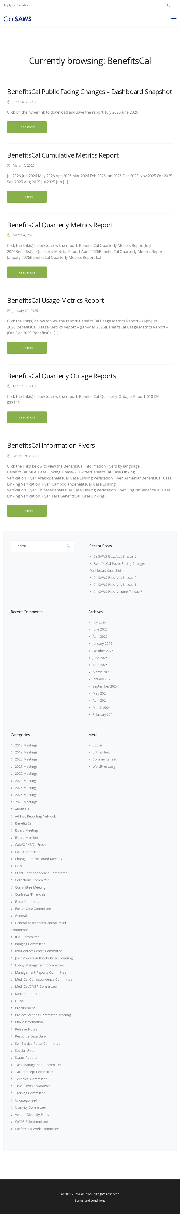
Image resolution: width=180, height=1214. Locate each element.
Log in (97, 745)
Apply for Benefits (16, 5)
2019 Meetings (26, 752)
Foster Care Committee (33, 908)
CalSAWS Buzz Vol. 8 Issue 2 (115, 577)
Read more (27, 127)
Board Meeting (26, 830)
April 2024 (100, 700)
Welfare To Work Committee (37, 1129)
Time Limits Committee (33, 1086)
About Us (22, 809)
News (19, 1000)
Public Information (29, 1022)
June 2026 (100, 629)
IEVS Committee (27, 937)
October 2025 (103, 650)
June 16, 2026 (23, 102)
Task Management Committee (38, 1065)
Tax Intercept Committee (34, 1072)
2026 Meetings (26, 802)
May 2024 (100, 693)
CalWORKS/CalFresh (30, 844)
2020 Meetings (26, 759)
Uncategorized (26, 1100)
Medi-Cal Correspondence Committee (43, 979)
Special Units (24, 1050)
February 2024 (103, 714)
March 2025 (102, 672)
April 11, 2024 (23, 386)
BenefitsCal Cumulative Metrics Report (63, 155)
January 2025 (102, 679)
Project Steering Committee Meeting (43, 1015)
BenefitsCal (23, 823)
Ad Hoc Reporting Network (35, 816)
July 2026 (99, 622)
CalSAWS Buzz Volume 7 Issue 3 (118, 591)
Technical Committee (31, 1079)
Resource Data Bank (30, 1036)
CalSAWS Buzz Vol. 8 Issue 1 (115, 584)
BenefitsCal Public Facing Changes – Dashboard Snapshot (89, 91)
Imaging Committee (30, 944)
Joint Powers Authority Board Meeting (44, 958)
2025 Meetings (26, 795)
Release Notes (26, 1029)
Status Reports (26, 1057)
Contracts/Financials (30, 894)
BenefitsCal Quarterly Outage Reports (61, 375)
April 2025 (100, 665)
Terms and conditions (90, 1200)
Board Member (26, 837)
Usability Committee (30, 1107)
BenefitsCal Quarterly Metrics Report (60, 224)
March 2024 (102, 707)
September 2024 (105, 686)
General (21, 915)
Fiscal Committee (28, 901)
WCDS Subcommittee (31, 1121)
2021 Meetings (26, 766)
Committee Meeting (30, 887)
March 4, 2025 (23, 165)
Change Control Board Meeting (38, 859)
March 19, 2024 (24, 456)
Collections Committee (32, 880)
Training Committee (30, 1093)
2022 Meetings (26, 773)
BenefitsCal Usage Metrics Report (55, 300)
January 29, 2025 (25, 310)
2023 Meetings (26, 780)
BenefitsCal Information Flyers (51, 445)
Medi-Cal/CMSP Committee (36, 986)
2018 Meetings (26, 745)
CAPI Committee (27, 852)
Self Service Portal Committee (37, 1043)
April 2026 (100, 636)
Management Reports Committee (40, 972)
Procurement (25, 1008)
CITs (18, 866)
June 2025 (100, 658)
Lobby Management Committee (39, 965)
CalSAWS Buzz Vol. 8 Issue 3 (115, 556)
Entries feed (102, 752)
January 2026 (102, 643)
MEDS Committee (28, 993)
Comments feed (105, 759)
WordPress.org (104, 766)
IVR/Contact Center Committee (38, 951)
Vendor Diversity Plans (32, 1114)
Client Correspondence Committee (41, 873)
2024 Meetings (26, 787)
